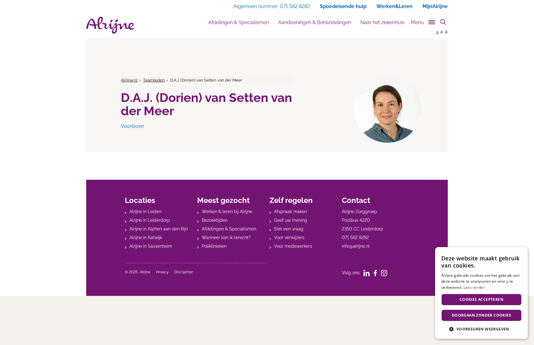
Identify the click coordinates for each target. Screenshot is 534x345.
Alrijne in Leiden (145, 211)
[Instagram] (386, 272)
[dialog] (481, 293)
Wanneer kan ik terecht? (226, 237)
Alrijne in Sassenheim (150, 246)
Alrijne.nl (129, 80)
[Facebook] (377, 272)
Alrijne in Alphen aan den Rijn (158, 228)
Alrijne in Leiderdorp (149, 220)
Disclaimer (183, 272)
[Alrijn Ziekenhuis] (110, 25)
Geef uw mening (290, 220)
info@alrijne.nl (356, 246)
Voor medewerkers (293, 246)
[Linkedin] (368, 272)
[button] (481, 329)
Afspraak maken (290, 211)
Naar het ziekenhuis (382, 22)
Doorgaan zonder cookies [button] (481, 315)
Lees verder (474, 287)
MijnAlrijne (435, 6)
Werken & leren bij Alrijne (227, 211)
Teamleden (154, 80)
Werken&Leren (394, 6)
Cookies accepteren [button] (481, 299)
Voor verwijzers (289, 237)
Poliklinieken (214, 246)
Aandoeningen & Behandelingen (314, 22)
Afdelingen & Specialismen (238, 22)
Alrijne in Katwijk (145, 237)
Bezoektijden (214, 220)
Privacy (162, 272)
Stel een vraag (288, 228)
